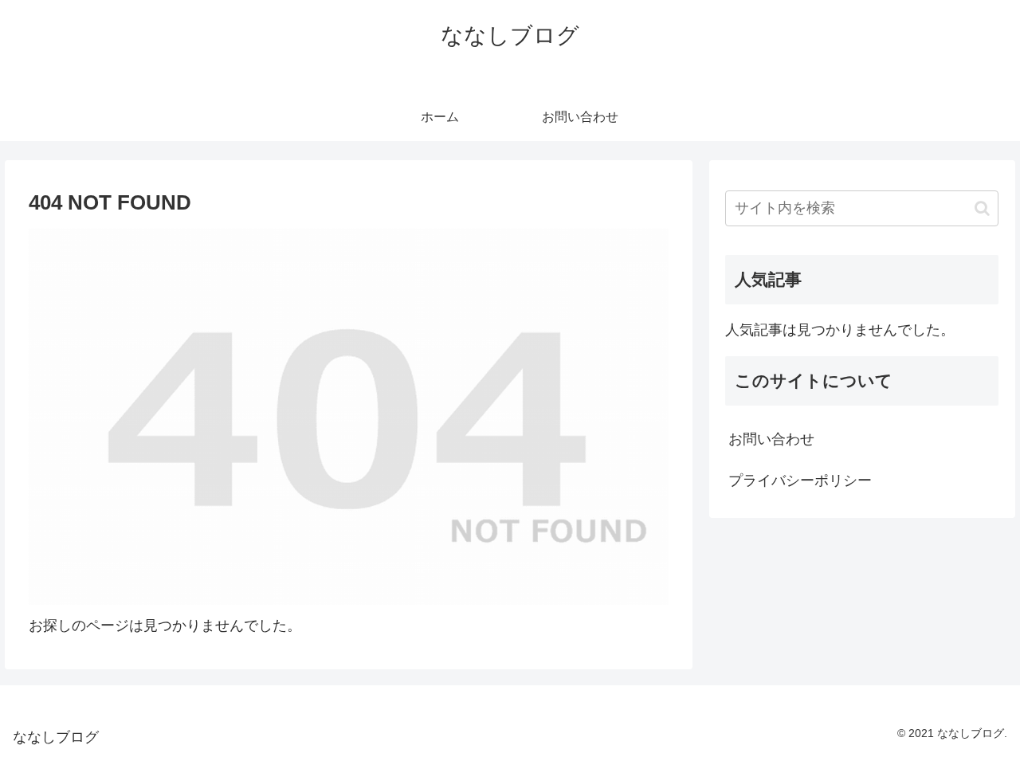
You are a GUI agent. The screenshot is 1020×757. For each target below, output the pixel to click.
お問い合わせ (771, 439)
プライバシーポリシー (800, 480)
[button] (982, 208)
